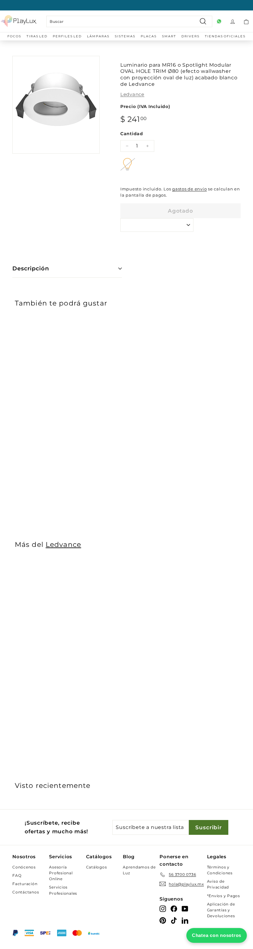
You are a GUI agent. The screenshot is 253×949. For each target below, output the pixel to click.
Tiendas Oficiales (225, 36)
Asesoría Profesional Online (61, 873)
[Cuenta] (232, 21)
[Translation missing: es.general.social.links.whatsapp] (219, 21)
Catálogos (96, 867)
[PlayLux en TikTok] (174, 920)
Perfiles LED (67, 36)
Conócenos (24, 867)
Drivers (190, 36)
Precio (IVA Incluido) (145, 106)
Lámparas (98, 36)
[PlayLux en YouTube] (185, 908)
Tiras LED (37, 36)
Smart (169, 36)
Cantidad (131, 133)
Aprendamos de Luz (139, 870)
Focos (14, 36)
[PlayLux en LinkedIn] (185, 920)
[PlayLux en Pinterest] (163, 920)
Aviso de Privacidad (218, 884)
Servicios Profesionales (63, 890)
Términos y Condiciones (220, 870)
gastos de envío (189, 189)
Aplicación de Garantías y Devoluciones (221, 910)
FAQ (16, 875)
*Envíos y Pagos (223, 895)
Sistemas (125, 36)
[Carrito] (246, 21)
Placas (149, 36)
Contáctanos (25, 892)
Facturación (24, 883)
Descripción (30, 268)
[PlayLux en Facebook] (174, 908)
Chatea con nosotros (216, 935)
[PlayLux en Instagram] (163, 908)
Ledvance (132, 94)
